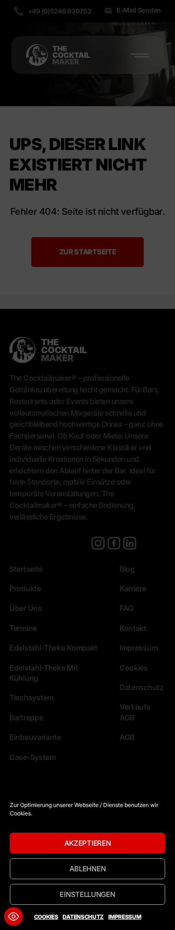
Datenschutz (83, 916)
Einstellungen (87, 894)
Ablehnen (88, 868)
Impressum (124, 916)
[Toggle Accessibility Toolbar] (13, 916)
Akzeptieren (87, 843)
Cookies (46, 916)
